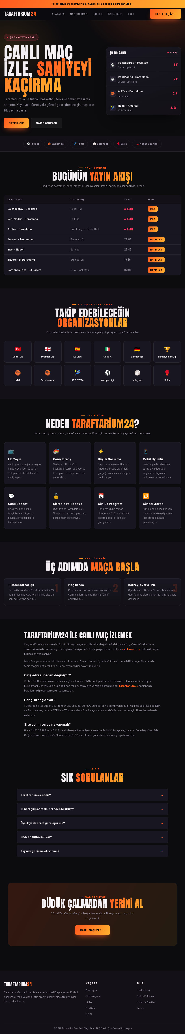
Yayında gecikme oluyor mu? (92, 851)
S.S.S (131, 13)
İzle (152, 208)
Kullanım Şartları (146, 1002)
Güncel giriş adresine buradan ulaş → (111, 3)
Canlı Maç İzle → (92, 930)
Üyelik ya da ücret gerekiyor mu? (92, 823)
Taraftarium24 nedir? (92, 795)
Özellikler (114, 13)
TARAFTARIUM (20, 13)
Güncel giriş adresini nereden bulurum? (92, 809)
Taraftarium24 (128, 685)
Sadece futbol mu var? (92, 837)
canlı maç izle (131, 649)
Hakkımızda (143, 990)
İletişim (141, 1008)
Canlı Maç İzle (165, 14)
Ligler (98, 13)
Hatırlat (156, 239)
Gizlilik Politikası (145, 996)
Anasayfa (58, 13)
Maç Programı (79, 13)
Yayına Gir (16, 123)
